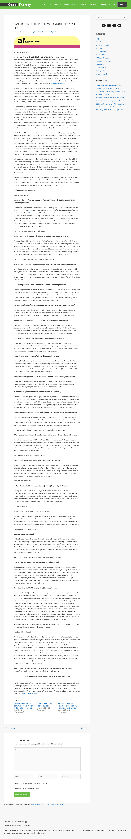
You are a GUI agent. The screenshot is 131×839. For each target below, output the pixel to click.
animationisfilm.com (58, 84)
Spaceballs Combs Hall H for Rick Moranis (110, 98)
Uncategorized (101, 74)
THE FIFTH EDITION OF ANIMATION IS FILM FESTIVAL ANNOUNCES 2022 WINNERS (67, 706)
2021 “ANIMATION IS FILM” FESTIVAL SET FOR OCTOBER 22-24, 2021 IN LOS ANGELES (23, 706)
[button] (50, 4)
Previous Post (10, 728)
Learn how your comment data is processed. (48, 804)
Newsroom (100, 64)
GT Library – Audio (102, 45)
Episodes (99, 42)
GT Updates (100, 55)
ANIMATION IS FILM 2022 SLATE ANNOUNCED (44, 705)
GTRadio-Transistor (103, 58)
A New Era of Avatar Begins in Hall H (108, 101)
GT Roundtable (101, 52)
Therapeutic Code (102, 71)
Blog (97, 39)
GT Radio (99, 48)
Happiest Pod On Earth (104, 61)
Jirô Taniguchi (31, 213)
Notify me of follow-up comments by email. (31, 783)
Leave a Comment (20, 32)
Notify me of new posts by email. (27, 789)
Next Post (85, 728)
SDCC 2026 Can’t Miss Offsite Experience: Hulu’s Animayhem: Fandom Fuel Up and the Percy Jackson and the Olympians (111, 107)
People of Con (101, 68)
